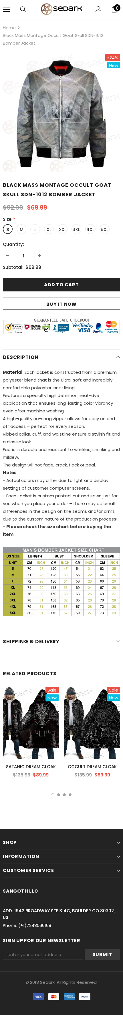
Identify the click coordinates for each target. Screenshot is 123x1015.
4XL (90, 230)
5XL (104, 230)
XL (49, 230)
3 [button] (64, 794)
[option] (61, 113)
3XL (76, 230)
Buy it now (61, 304)
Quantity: (13, 244)
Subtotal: (13, 267)
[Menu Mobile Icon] (6, 9)
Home (9, 28)
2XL (62, 230)
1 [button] (52, 794)
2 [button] (58, 794)
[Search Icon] (23, 9)
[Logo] (61, 9)
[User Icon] (99, 9)
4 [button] (70, 794)
